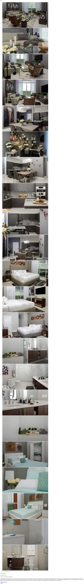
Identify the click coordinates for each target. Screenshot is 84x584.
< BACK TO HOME (3, 582)
